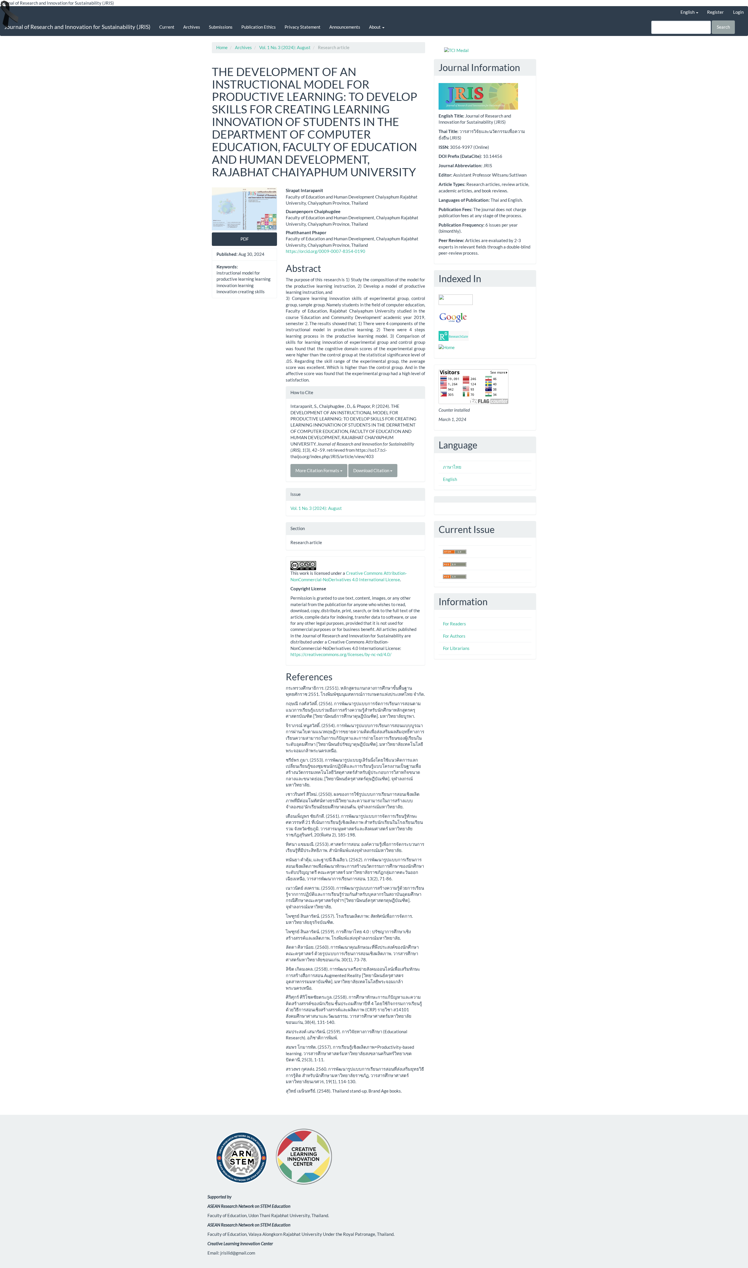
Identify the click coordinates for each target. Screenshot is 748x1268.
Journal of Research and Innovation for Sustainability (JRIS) (77, 26)
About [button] (375, 27)
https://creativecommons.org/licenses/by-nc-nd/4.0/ (341, 654)
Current (166, 27)
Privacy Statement (303, 27)
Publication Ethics (258, 27)
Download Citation (371, 470)
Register (715, 12)
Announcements (344, 27)
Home (222, 47)
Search (723, 27)
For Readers (454, 623)
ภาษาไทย (452, 467)
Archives (191, 27)
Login (738, 12)
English (450, 479)
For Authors (454, 636)
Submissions (221, 27)
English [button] (688, 12)
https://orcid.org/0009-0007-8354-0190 (325, 251)
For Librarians (456, 648)
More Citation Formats (317, 470)
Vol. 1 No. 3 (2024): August (285, 47)
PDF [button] (244, 238)
